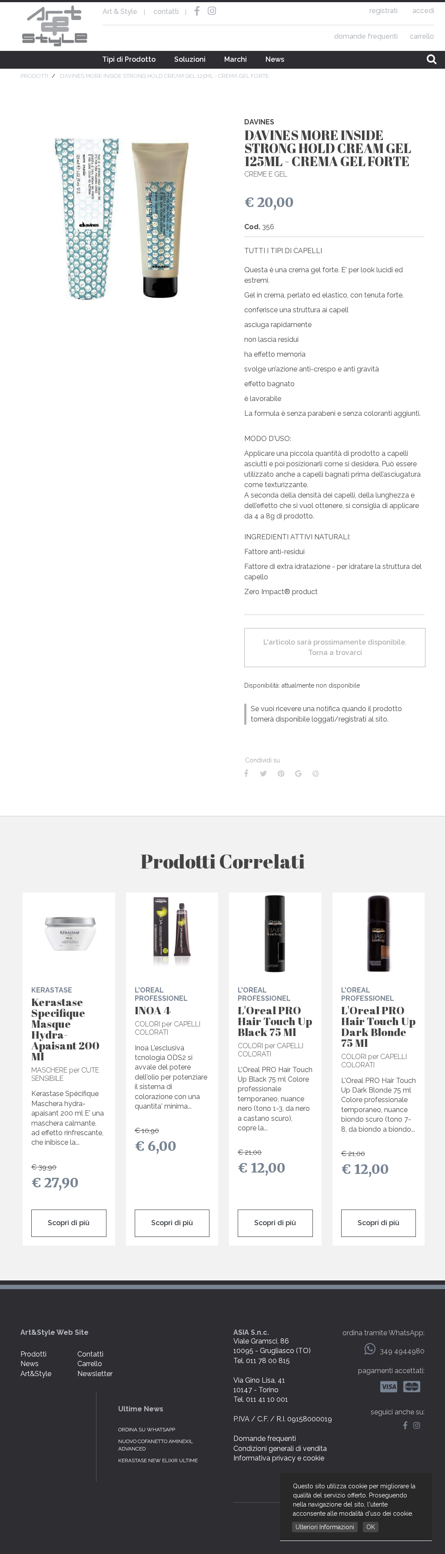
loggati (323, 719)
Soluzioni (190, 59)
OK (370, 1527)
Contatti (90, 1354)
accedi (423, 11)
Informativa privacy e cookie (278, 1458)
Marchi (235, 59)
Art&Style (35, 1374)
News (275, 59)
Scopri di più (69, 1223)
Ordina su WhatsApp (146, 1430)
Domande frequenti (264, 1438)
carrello (422, 36)
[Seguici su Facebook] (407, 1426)
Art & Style (55, 26)
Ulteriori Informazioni (325, 1527)
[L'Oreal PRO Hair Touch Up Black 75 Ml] (275, 934)
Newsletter (95, 1374)
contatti (166, 11)
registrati (383, 11)
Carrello (89, 1364)
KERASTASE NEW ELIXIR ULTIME (158, 1460)
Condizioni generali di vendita (280, 1448)
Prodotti (33, 1354)
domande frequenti (366, 36)
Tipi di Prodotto (129, 59)
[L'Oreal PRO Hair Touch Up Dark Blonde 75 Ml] (378, 934)
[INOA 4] (172, 934)
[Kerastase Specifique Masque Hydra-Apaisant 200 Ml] (69, 934)
